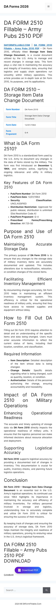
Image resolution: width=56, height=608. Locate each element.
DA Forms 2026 (16, 6)
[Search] (46, 590)
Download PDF (30, 570)
